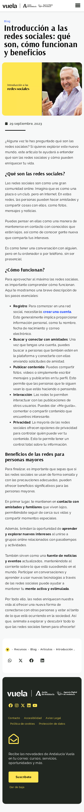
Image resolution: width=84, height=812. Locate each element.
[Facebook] (11, 705)
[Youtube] (35, 705)
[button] (10, 660)
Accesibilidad (33, 718)
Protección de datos (52, 723)
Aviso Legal (53, 718)
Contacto (14, 718)
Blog (7, 21)
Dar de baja (17, 787)
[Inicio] (8, 649)
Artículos (46, 649)
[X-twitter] (23, 705)
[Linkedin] (29, 705)
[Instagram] (17, 705)
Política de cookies (22, 723)
